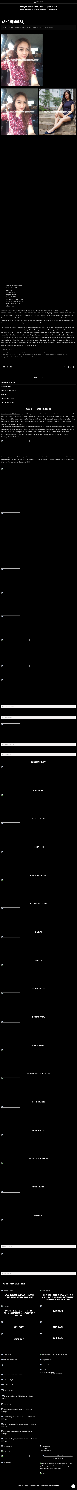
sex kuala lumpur (33, 357)
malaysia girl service (17, 357)
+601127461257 (19, 301)
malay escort (41, 354)
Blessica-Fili (7, 367)
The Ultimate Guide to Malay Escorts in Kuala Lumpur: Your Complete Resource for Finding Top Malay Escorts (58, 1297)
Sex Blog (4, 394)
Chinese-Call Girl (7, 1246)
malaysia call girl (62, 354)
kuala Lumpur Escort (7, 354)
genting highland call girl (10, 352)
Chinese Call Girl (7, 717)
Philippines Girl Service (8, 390)
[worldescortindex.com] (9, 1360)
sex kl (25, 357)
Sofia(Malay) (69, 367)
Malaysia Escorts (46, 1451)
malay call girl (33, 354)
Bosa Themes (55, 1486)
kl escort (41, 352)
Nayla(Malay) (58, 1311)
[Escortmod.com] (7, 1390)
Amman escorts (58, 1373)
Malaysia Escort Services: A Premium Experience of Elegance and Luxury (19, 1296)
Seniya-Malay (19, 1339)
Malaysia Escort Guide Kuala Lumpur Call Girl (38, 6)
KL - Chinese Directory (8, 744)
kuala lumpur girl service (21, 354)
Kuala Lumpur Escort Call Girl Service (13, 310)
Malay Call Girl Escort (8, 706)
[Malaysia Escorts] (46, 1360)
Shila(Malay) (58, 1327)
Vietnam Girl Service (7, 402)
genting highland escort (25, 352)
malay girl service (51, 354)
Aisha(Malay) (19, 1327)
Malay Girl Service (8, 349)
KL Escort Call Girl (7, 754)
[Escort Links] (6, 1355)
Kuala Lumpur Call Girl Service (10, 414)
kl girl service (49, 352)
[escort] (43, 1473)
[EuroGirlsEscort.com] (8, 1385)
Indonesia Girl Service (8, 382)
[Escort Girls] (5, 1451)
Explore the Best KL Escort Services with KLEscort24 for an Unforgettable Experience (19, 1313)
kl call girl (36, 352)
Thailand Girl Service (7, 398)
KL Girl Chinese (6, 1273)
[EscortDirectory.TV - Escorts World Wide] (54, 1355)
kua (54, 352)
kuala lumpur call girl (62, 352)
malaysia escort (6, 357)
